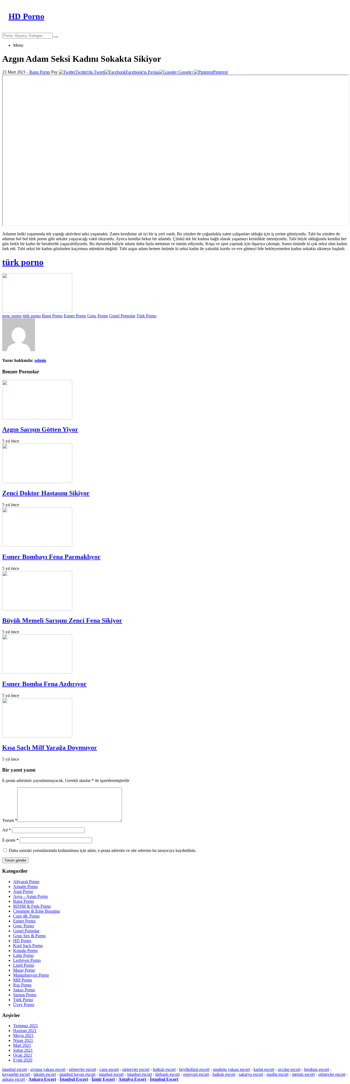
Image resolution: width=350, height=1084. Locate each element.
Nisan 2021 (23, 1040)
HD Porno (22, 940)
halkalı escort (164, 1069)
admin (40, 360)
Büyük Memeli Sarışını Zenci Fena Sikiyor (62, 620)
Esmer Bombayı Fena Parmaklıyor (51, 556)
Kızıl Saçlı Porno (28, 945)
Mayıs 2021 (23, 1035)
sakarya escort (251, 1074)
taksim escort (44, 1074)
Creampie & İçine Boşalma (36, 911)
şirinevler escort (82, 1069)
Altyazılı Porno (26, 881)
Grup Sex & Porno (29, 935)
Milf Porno (22, 980)
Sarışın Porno (24, 994)
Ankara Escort (42, 1079)
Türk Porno (146, 316)
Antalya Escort (132, 1079)
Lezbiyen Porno (27, 960)
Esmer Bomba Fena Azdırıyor (44, 683)
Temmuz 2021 (25, 1025)
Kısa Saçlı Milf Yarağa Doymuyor (49, 747)
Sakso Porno (24, 990)
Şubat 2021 (23, 1050)
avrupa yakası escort (47, 1069)
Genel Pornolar (122, 316)
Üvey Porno (23, 1004)
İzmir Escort (103, 1079)
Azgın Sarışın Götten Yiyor (40, 429)
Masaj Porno (24, 970)
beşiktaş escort (316, 1069)
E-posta (10, 840)
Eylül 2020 (22, 1060)
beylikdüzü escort (194, 1069)
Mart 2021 (22, 1045)
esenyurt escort (196, 1074)
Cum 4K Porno (26, 916)
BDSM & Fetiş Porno (32, 906)
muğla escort (277, 1074)
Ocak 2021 (22, 1055)
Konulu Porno (25, 950)
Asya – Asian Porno (30, 896)
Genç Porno (97, 316)
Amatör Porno (25, 886)
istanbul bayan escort (77, 1074)
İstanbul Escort (74, 1079)
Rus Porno (22, 985)
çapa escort (109, 1069)
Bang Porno (39, 72)
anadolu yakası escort (231, 1069)
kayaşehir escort (16, 1074)
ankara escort (13, 1079)
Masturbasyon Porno (31, 975)
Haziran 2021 (25, 1030)
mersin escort (303, 1074)
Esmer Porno (75, 316)
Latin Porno (23, 955)
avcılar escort (289, 1069)
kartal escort (263, 1069)
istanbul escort (14, 1069)
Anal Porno (23, 891)
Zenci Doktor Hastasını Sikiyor (46, 493)
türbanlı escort (167, 1074)
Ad (6, 830)
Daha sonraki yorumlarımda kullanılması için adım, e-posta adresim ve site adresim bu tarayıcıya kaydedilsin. (102, 850)
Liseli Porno (23, 965)
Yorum (9, 820)
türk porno (22, 262)
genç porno (12, 316)
